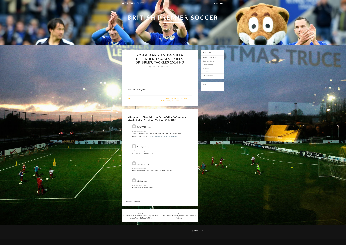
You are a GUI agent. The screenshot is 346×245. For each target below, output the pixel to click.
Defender (173, 98)
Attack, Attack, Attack (210, 57)
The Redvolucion (208, 75)
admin (154, 66)
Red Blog (206, 72)
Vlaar (177, 101)
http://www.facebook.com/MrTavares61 (163, 136)
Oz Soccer (206, 68)
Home (216, 3)
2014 (162, 98)
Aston (167, 98)
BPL (221, 3)
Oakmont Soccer (208, 64)
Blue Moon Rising (208, 61)
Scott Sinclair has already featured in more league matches (179, 216)
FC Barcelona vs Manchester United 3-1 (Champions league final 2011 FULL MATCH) (140, 216)
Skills (163, 101)
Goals (185, 98)
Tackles (168, 101)
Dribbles (180, 98)
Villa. (173, 101)
